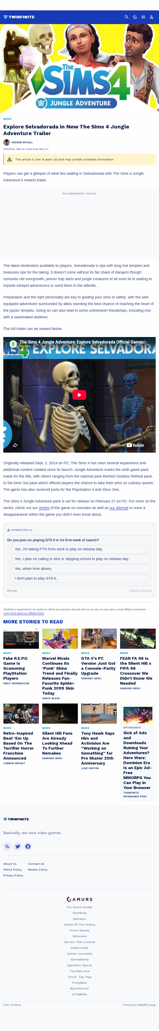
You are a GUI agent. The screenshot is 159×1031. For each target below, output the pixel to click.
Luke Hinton (90, 768)
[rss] (7, 846)
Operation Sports (79, 965)
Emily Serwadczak (16, 683)
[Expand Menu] (143, 17)
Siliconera (79, 936)
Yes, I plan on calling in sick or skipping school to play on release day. (72, 559)
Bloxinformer (79, 988)
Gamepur (79, 918)
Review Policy (37, 869)
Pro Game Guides (79, 907)
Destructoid (79, 947)
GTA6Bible (79, 994)
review (44, 508)
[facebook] (28, 846)
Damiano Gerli (91, 678)
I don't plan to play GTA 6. (36, 578)
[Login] (151, 17)
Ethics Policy (12, 869)
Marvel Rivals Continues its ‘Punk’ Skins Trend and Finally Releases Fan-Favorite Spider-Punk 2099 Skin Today (60, 676)
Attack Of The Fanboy (79, 924)
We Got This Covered (79, 942)
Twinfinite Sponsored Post (135, 794)
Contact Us (36, 863)
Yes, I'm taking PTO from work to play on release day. (59, 549)
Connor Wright (14, 763)
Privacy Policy (13, 875)
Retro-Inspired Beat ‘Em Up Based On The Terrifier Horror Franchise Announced (18, 746)
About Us (10, 863)
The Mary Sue (79, 971)
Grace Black (51, 698)
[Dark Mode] (135, 17)
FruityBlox (79, 982)
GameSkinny (80, 959)
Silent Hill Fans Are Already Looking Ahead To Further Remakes (57, 743)
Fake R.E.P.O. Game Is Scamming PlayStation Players (15, 668)
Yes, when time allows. (33, 569)
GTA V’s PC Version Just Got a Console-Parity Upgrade (98, 666)
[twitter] (17, 846)
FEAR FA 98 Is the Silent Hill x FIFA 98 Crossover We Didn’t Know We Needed (136, 671)
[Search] (127, 17)
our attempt (119, 508)
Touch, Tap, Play (79, 976)
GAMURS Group (146, 1005)
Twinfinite (79, 913)
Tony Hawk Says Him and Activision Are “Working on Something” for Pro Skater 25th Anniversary (97, 748)
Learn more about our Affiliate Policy (23, 613)
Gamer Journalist (79, 953)
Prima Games (79, 930)
